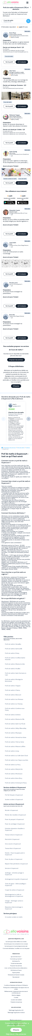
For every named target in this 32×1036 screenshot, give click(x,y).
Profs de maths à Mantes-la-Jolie (15, 664)
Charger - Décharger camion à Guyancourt (14, 901)
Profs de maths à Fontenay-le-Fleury (16, 783)
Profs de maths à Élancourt (13, 695)
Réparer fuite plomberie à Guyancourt (16, 864)
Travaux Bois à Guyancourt (13, 848)
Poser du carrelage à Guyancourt (15, 824)
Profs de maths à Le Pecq (12, 765)
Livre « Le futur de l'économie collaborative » (16, 968)
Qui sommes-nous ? (16, 956)
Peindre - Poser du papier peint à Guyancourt (15, 854)
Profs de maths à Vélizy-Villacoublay (15, 728)
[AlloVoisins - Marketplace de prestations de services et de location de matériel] (10, 4)
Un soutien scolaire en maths (13, 917)
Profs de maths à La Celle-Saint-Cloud (16, 755)
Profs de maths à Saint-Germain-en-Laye (15, 674)
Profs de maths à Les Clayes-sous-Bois (16, 760)
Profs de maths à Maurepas (13, 733)
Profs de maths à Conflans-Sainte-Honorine (15, 658)
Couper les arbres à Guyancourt (14, 890)
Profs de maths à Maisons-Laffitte (15, 746)
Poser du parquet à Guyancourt (14, 819)
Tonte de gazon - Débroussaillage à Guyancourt (15, 884)
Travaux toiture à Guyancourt (13, 835)
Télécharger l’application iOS (16, 1010)
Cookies (16, 997)
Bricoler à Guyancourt (11, 810)
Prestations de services (10, 447)
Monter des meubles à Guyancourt (15, 815)
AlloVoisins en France (16, 970)
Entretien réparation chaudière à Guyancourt (14, 829)
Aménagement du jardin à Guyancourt (16, 879)
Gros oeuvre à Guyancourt (13, 844)
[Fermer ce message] (28, 1023)
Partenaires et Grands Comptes (16, 975)
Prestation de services (16, 1002)
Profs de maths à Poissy (12, 653)
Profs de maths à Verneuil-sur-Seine (15, 737)
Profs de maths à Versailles (13, 644)
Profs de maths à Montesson (13, 774)
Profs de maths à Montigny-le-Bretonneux (14, 680)
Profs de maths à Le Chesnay (13, 704)
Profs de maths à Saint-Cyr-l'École (15, 724)
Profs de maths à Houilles (12, 669)
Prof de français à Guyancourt (14, 795)
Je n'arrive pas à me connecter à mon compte (16, 944)
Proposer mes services (16, 965)
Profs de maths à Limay (12, 751)
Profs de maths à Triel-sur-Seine (14, 742)
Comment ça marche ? (16, 959)
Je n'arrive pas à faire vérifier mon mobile (16, 941)
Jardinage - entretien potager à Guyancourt (14, 874)
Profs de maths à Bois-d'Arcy (13, 778)
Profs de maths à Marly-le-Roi (14, 769)
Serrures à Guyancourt (11, 868)
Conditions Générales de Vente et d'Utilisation (16, 985)
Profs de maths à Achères (13, 715)
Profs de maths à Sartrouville (13, 649)
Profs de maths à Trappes (12, 686)
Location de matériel (16, 1000)
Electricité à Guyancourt (12, 839)
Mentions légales (16, 995)
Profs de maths (20, 447)
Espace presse (16, 972)
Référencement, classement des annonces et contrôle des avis (16, 992)
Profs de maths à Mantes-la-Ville (14, 719)
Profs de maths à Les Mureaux (14, 699)
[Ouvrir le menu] (27, 3)
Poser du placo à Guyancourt (13, 859)
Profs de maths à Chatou (12, 690)
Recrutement (16, 977)
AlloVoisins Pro (16, 961)
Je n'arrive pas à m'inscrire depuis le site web (16, 946)
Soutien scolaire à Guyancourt (14, 799)
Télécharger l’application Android (16, 1012)
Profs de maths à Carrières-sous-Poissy (15, 709)
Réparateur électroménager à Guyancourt (14, 908)
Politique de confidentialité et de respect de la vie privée (16, 988)
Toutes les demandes (16, 963)
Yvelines (28, 447)
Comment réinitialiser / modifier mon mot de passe (16, 948)
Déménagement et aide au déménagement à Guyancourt (14, 895)
